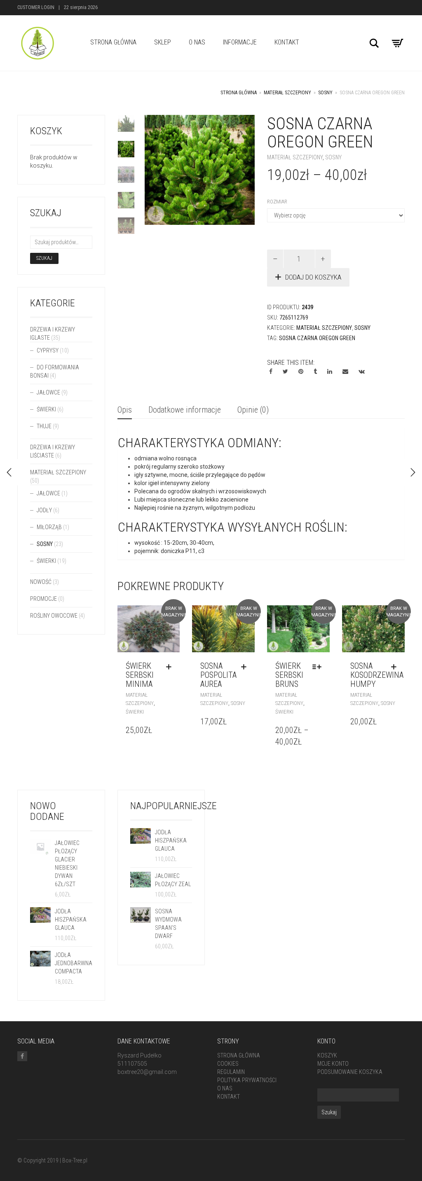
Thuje (44, 426)
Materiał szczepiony (287, 93)
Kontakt (286, 42)
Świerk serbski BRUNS (289, 675)
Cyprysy (48, 350)
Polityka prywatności (247, 1080)
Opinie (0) (253, 410)
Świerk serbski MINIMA (140, 675)
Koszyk (327, 1055)
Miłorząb (49, 527)
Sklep (162, 42)
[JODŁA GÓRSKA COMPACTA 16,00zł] (413, 472)
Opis (124, 410)
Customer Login (35, 7)
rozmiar (277, 201)
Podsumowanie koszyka (349, 1072)
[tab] (124, 410)
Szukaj (44, 258)
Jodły (44, 510)
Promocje (43, 598)
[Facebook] (22, 1056)
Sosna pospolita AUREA (218, 675)
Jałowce (48, 392)
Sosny (325, 93)
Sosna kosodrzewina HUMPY (376, 675)
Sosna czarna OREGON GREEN (317, 338)
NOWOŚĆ (41, 582)
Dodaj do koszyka (313, 277)
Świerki (135, 712)
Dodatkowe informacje (184, 410)
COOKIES (228, 1063)
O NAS (197, 42)
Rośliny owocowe (53, 615)
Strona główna (238, 93)
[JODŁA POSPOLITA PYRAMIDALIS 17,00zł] (9, 472)
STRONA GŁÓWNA (113, 42)
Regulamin (231, 1072)
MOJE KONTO (333, 1063)
